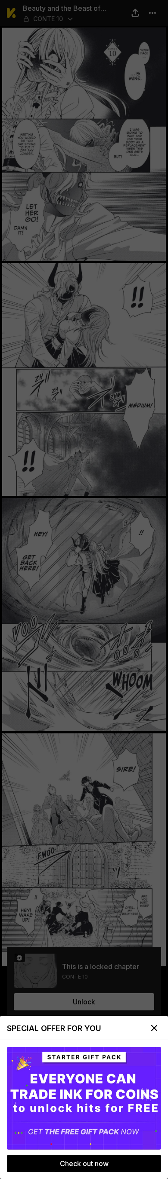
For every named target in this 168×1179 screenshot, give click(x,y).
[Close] (154, 1028)
